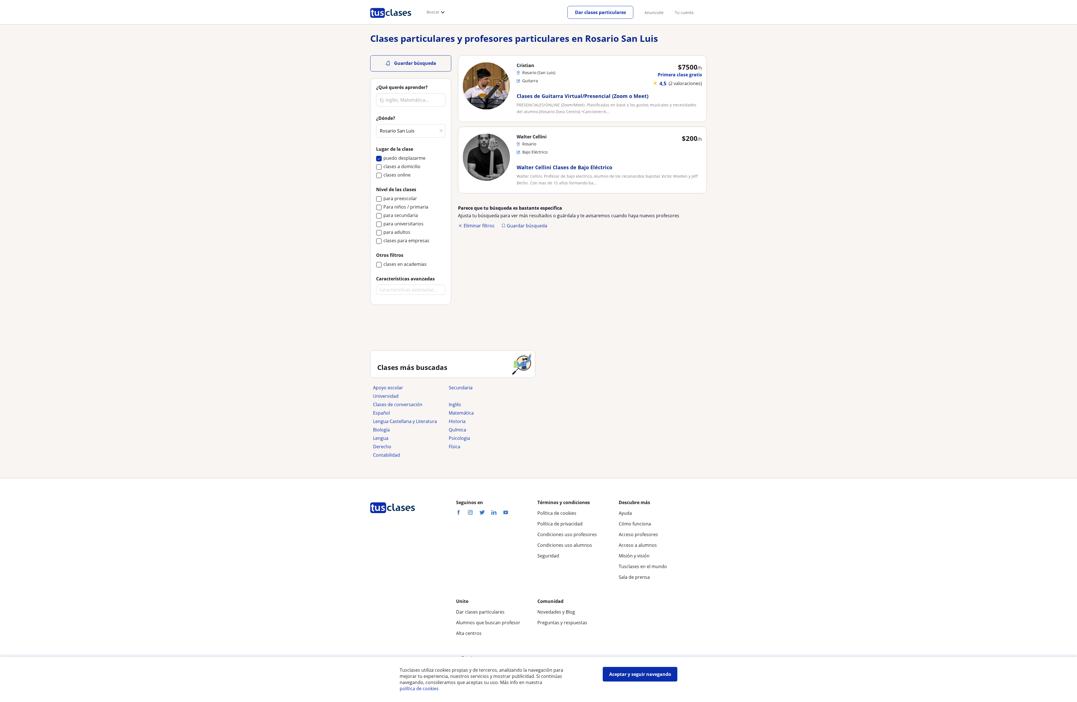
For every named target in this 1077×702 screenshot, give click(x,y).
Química (457, 430)
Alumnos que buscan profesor (488, 622)
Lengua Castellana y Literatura (405, 421)
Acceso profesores (638, 534)
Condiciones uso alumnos (564, 545)
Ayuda (625, 513)
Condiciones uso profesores (567, 534)
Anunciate (654, 12)
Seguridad (548, 556)
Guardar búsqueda (527, 226)
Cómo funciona (635, 524)
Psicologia (459, 438)
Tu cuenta (684, 12)
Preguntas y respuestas (562, 622)
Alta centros (469, 633)
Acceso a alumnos (638, 545)
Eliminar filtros (479, 226)
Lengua (380, 438)
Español (381, 413)
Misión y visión (634, 556)
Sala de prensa (634, 577)
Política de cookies (556, 513)
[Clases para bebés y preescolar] (484, 396)
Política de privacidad (560, 524)
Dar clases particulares (600, 12)
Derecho (382, 446)
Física (454, 446)
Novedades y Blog (556, 612)
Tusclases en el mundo (643, 566)
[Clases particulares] (390, 19)
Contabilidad (386, 455)
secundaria (461, 388)
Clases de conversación (397, 404)
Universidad (386, 396)
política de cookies (419, 688)
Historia (457, 421)
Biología (381, 430)
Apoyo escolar (388, 388)
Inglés (455, 404)
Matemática (461, 413)
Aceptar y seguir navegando (640, 674)
